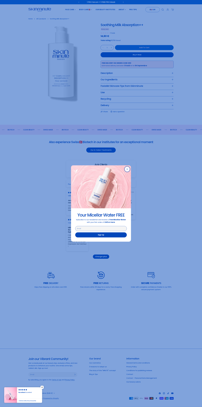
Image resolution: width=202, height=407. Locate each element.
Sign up (101, 235)
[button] (42, 387)
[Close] (127, 169)
